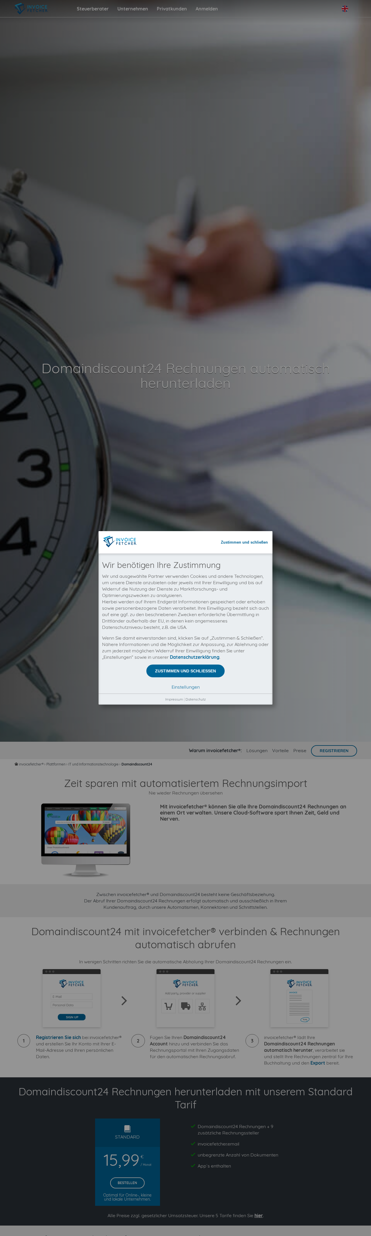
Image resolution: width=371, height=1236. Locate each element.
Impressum (174, 699)
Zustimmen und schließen (244, 542)
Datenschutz (196, 699)
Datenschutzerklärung (194, 657)
